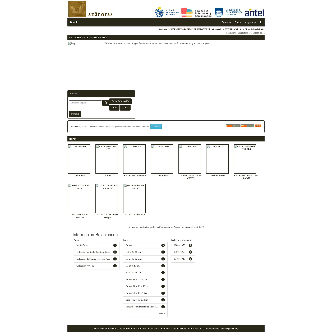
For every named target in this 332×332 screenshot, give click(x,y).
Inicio (75, 22)
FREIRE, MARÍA (233, 29)
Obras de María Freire (254, 29)
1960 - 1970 (179, 245)
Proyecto (249, 22)
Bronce (129, 245)
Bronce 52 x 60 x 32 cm (137, 299)
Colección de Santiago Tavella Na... (93, 259)
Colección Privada (85, 265)
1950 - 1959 (179, 252)
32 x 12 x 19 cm (133, 272)
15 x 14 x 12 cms (134, 259)
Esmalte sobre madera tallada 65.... (142, 306)
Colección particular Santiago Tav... (93, 252)
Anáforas (163, 29)
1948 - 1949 (179, 259)
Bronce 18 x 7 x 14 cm (136, 279)
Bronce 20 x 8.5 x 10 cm (137, 286)
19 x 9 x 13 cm (133, 265)
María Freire (82, 245)
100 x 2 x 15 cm (133, 252)
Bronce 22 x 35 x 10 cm (137, 293)
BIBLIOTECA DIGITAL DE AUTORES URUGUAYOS (195, 29)
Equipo (237, 22)
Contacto (226, 22)
